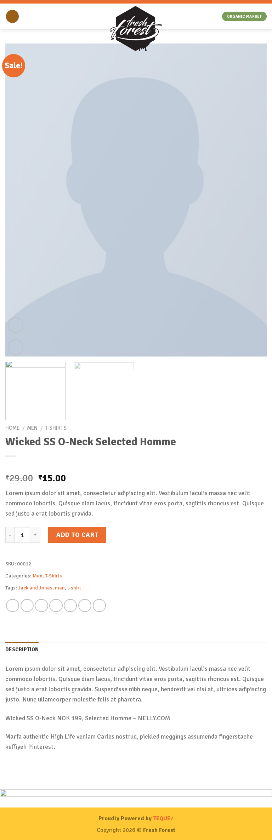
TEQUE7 (163, 818)
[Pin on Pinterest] (70, 605)
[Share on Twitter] (41, 605)
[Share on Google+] (84, 605)
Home (12, 428)
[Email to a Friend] (55, 605)
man (60, 588)
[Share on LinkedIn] (99, 605)
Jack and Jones (35, 588)
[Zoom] (15, 347)
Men (32, 428)
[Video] (15, 325)
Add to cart (77, 535)
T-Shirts (56, 428)
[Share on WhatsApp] (12, 605)
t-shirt (74, 588)
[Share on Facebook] (27, 605)
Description (22, 649)
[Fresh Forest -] (136, 29)
